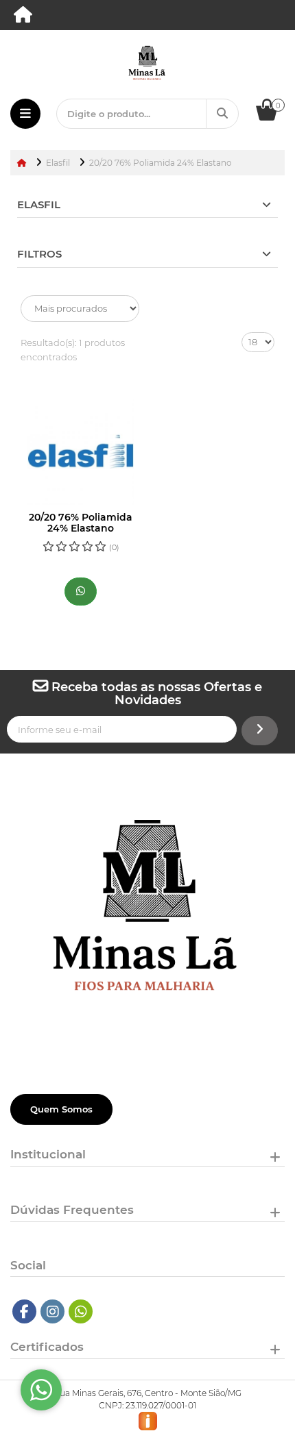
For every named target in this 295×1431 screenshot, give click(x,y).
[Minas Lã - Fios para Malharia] (24, 18)
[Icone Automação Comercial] (148, 1420)
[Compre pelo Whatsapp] (80, 591)
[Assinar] (259, 730)
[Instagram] (53, 1311)
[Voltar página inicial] (23, 163)
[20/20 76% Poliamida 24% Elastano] (80, 452)
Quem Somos (61, 1109)
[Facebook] (24, 1311)
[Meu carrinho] (274, 117)
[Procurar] (222, 114)
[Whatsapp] (81, 1311)
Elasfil (38, 204)
